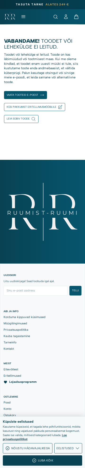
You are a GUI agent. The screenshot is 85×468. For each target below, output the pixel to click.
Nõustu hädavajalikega (30, 448)
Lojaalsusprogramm (23, 382)
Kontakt (9, 348)
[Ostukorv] (76, 16)
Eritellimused (12, 375)
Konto (7, 408)
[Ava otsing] (55, 16)
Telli (75, 290)
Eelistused (65, 448)
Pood (7, 402)
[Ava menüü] (23, 16)
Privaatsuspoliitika (16, 329)
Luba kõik (45, 460)
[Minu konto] (66, 16)
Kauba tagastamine (17, 336)
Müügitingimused (15, 323)
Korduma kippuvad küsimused (25, 317)
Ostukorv (10, 415)
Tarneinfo (10, 342)
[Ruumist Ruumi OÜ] (10, 17)
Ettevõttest (11, 369)
